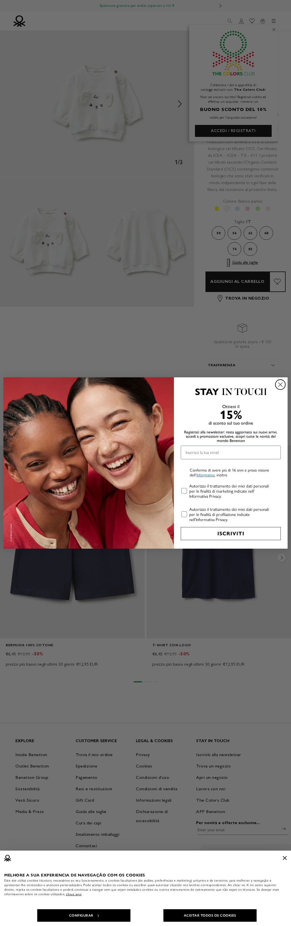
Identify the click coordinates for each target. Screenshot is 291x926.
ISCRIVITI (230, 533)
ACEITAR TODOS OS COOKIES (210, 915)
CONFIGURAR (81, 915)
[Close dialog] (280, 385)
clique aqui (74, 894)
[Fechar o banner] (285, 858)
